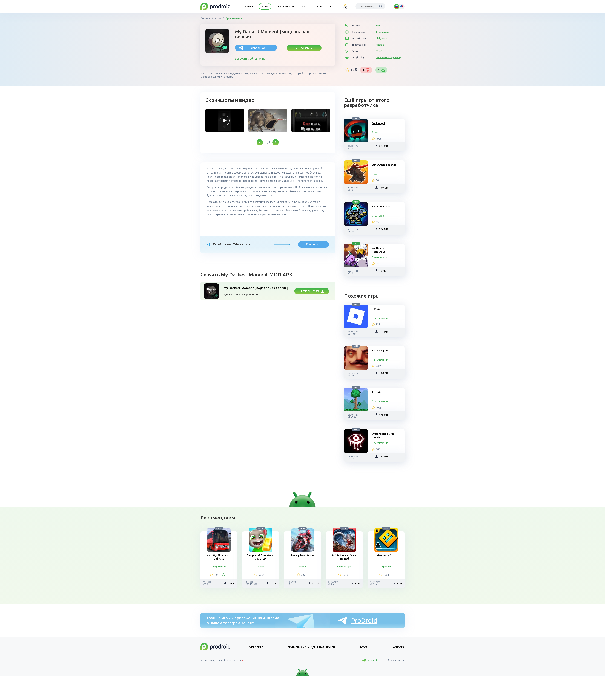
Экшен (375, 132)
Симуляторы (379, 257)
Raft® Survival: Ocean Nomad (344, 557)
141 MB (383, 331)
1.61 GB (231, 583)
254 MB (383, 229)
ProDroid (364, 620)
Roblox (376, 309)
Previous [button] (260, 142)
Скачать (305, 47)
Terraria (376, 392)
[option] (224, 120)
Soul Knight (378, 123)
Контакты (324, 6)
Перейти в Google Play (388, 57)
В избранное (257, 47)
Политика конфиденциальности (311, 647)
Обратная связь (395, 660)
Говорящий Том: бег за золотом (261, 557)
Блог (305, 6)
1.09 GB (383, 187)
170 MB (383, 414)
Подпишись (313, 244)
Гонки (302, 566)
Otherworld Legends (384, 164)
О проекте (256, 647)
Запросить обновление (250, 58)
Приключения (233, 18)
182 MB (383, 456)
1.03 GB (383, 373)
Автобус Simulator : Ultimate (219, 557)
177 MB (273, 583)
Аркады (386, 566)
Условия (399, 647)
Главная (247, 6)
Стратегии (378, 215)
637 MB (383, 146)
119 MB (315, 583)
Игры (265, 6)
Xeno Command (381, 206)
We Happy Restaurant (378, 250)
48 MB (382, 270)
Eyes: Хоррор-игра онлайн (383, 435)
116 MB (399, 583)
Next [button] (275, 142)
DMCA (363, 647)
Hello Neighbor (380, 350)
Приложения (285, 6)
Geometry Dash (386, 555)
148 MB (357, 583)
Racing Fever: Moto (302, 555)
